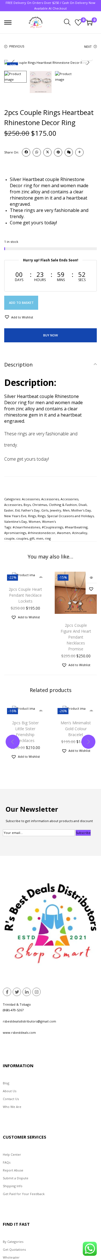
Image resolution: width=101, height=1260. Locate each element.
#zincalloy (79, 533)
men (39, 538)
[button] (18, 317)
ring (48, 538)
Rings (32, 516)
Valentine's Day (15, 521)
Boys (27, 505)
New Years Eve (15, 516)
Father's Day (30, 510)
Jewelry (55, 510)
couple (9, 538)
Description (18, 364)
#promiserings (15, 533)
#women (63, 533)
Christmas (39, 505)
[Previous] (13, 62)
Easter (8, 510)
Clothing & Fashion (63, 505)
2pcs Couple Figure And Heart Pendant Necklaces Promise (76, 637)
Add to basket (21, 302)
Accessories (31, 499)
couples (22, 538)
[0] (78, 22)
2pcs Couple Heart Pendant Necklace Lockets (25, 595)
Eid (17, 510)
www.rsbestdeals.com (19, 1032)
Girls (44, 510)
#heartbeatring (76, 527)
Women (34, 521)
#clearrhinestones (26, 527)
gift (32, 538)
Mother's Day (81, 510)
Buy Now (50, 335)
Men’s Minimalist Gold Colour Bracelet (76, 728)
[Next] (88, 62)
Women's (49, 521)
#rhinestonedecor (41, 533)
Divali (83, 505)
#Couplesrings (52, 527)
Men (66, 510)
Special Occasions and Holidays (70, 516)
